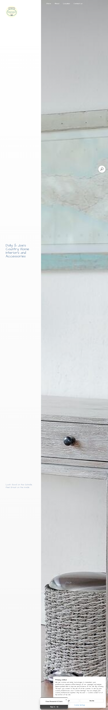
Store (48, 3)
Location (66, 3)
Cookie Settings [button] (79, 705)
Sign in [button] (53, 707)
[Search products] (102, 169)
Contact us (78, 3)
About (57, 3)
